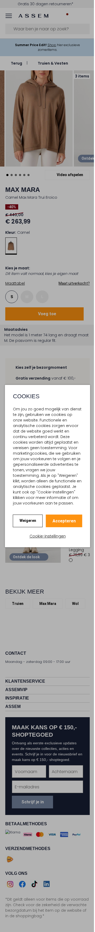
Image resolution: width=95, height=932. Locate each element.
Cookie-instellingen (48, 536)
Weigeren (28, 520)
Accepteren (64, 520)
